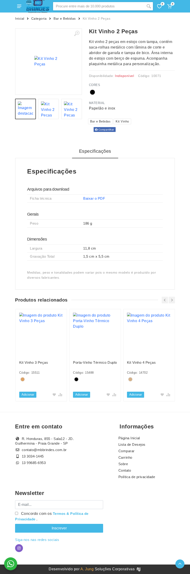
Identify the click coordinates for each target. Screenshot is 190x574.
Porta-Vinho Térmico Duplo (95, 362)
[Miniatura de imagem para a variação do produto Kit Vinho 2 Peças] (71, 109)
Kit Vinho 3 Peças (33, 362)
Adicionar (28, 394)
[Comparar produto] (60, 395)
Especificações (95, 151)
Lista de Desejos (132, 444)
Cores (94, 85)
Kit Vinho (122, 121)
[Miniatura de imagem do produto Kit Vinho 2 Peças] (25, 109)
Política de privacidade (136, 477)
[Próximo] (172, 300)
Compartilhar (106, 129)
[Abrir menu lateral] (19, 6)
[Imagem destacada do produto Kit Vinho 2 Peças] (48, 61)
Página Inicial (129, 438)
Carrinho (125, 457)
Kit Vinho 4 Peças (141, 362)
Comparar (126, 451)
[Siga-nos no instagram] (19, 548)
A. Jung (87, 569)
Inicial (19, 18)
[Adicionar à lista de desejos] (54, 395)
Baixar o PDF (94, 198)
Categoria (39, 18)
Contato (124, 470)
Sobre (123, 464)
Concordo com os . (52, 516)
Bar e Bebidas (65, 18)
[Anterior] (165, 300)
